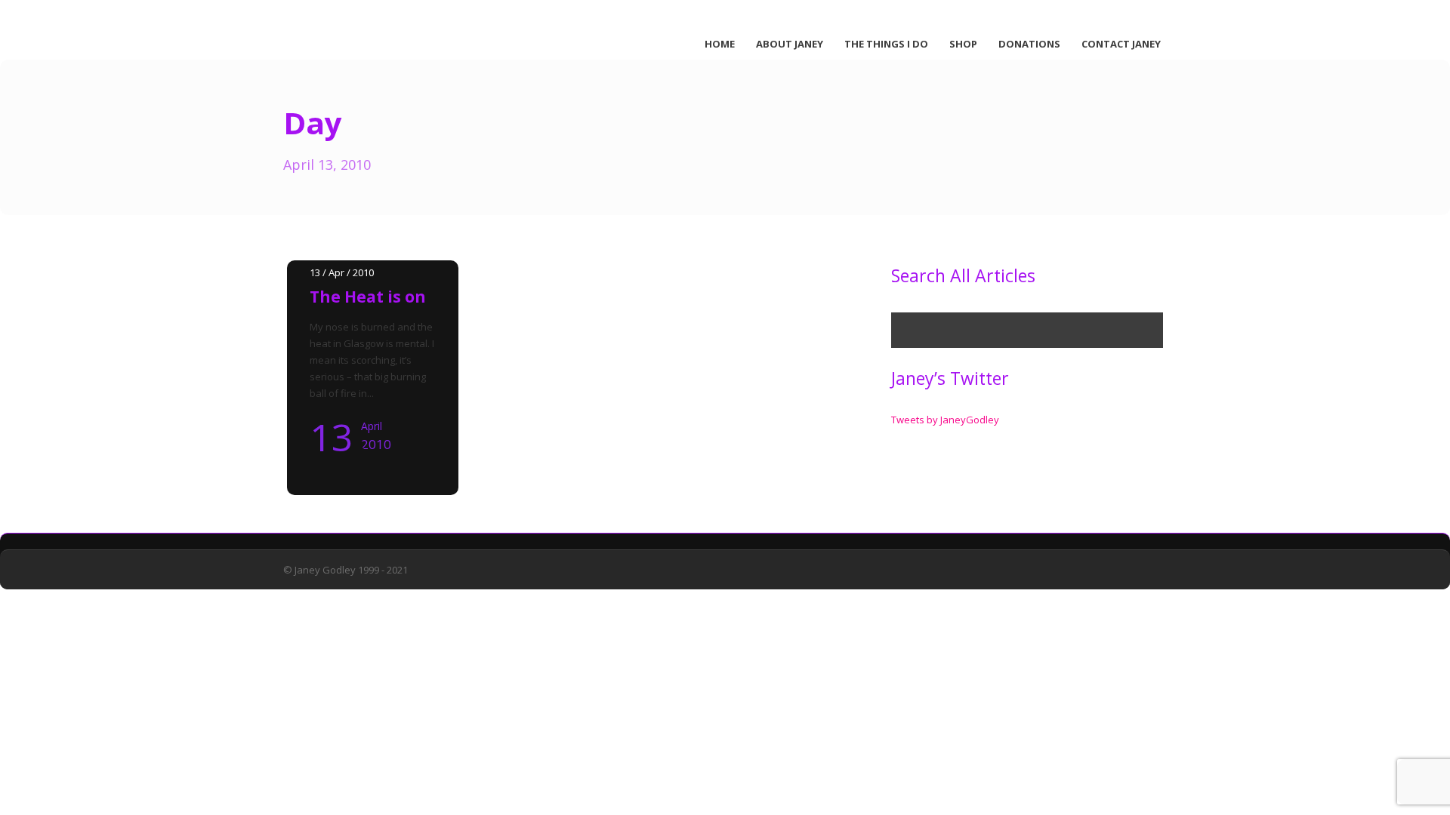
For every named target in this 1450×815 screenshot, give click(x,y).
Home (720, 44)
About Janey (789, 44)
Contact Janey (1121, 44)
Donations (1029, 44)
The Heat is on (368, 296)
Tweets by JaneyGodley (945, 419)
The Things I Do (886, 44)
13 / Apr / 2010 (342, 272)
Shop (963, 44)
